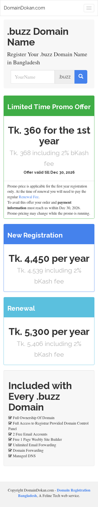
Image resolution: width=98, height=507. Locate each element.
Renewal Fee (29, 196)
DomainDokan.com (24, 8)
